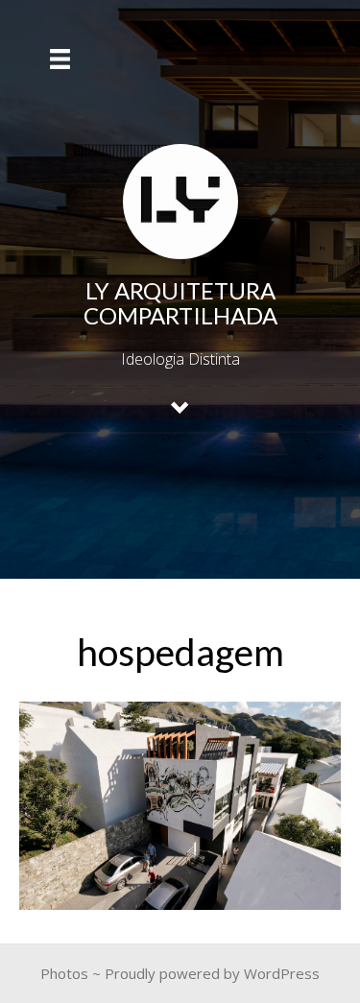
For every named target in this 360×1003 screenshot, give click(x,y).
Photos (64, 973)
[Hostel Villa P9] (180, 806)
